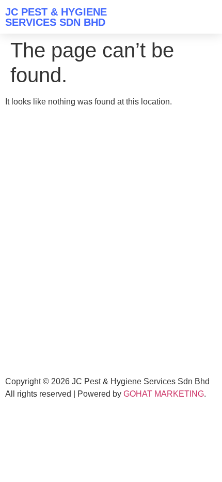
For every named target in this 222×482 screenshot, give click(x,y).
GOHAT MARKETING (163, 393)
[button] (207, 16)
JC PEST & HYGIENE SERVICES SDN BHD (56, 17)
